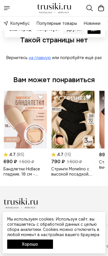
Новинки (92, 23)
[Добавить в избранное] (40, 97)
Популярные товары (57, 23)
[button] (25, 119)
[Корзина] (101, 8)
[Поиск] (89, 8)
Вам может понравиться (54, 80)
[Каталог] (6, 8)
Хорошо (30, 244)
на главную (40, 57)
